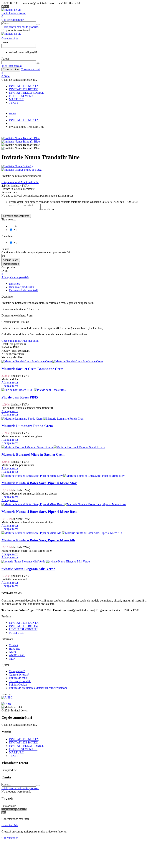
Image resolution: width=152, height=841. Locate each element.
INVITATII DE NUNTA (24, 86)
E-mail (5, 42)
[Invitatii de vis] (11, 9)
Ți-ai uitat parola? (11, 65)
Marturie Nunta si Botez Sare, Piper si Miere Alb (38, 540)
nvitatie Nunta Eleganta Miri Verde (28, 569)
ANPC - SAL (17, 655)
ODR (12, 658)
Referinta (7, 347)
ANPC (13, 652)
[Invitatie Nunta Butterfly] (76, 166)
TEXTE (14, 102)
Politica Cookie (18, 684)
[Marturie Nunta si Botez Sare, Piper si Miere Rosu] (63, 504)
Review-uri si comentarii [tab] (23, 290)
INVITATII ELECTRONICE (26, 92)
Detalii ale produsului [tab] (21, 287)
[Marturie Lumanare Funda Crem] (42, 418)
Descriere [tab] (14, 283)
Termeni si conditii (20, 681)
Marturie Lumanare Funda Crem (27, 426)
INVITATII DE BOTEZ (23, 89)
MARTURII (16, 99)
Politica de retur (18, 677)
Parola (5, 58)
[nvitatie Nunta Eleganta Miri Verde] (45, 561)
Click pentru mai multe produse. (20, 27)
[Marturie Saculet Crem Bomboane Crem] (52, 361)
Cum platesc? (17, 671)
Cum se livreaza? (19, 674)
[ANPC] (7, 697)
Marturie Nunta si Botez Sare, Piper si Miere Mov (39, 483)
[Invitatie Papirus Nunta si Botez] (76, 169)
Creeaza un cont (30, 69)
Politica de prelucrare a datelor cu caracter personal (38, 687)
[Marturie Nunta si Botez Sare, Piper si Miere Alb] (61, 533)
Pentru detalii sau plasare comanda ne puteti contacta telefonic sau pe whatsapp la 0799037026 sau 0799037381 (74, 201)
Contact (13, 645)
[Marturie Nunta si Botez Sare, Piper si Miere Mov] (63, 475)
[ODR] (6, 703)
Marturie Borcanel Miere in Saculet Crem (33, 454)
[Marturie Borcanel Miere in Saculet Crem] (53, 447)
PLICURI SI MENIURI (23, 96)
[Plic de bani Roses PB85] (33, 389)
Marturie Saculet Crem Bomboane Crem (32, 369)
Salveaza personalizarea (16, 216)
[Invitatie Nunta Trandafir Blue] (20, 138)
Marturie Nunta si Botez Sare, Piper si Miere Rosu (39, 512)
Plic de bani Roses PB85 (19, 397)
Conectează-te (11, 69)
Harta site (14, 648)
